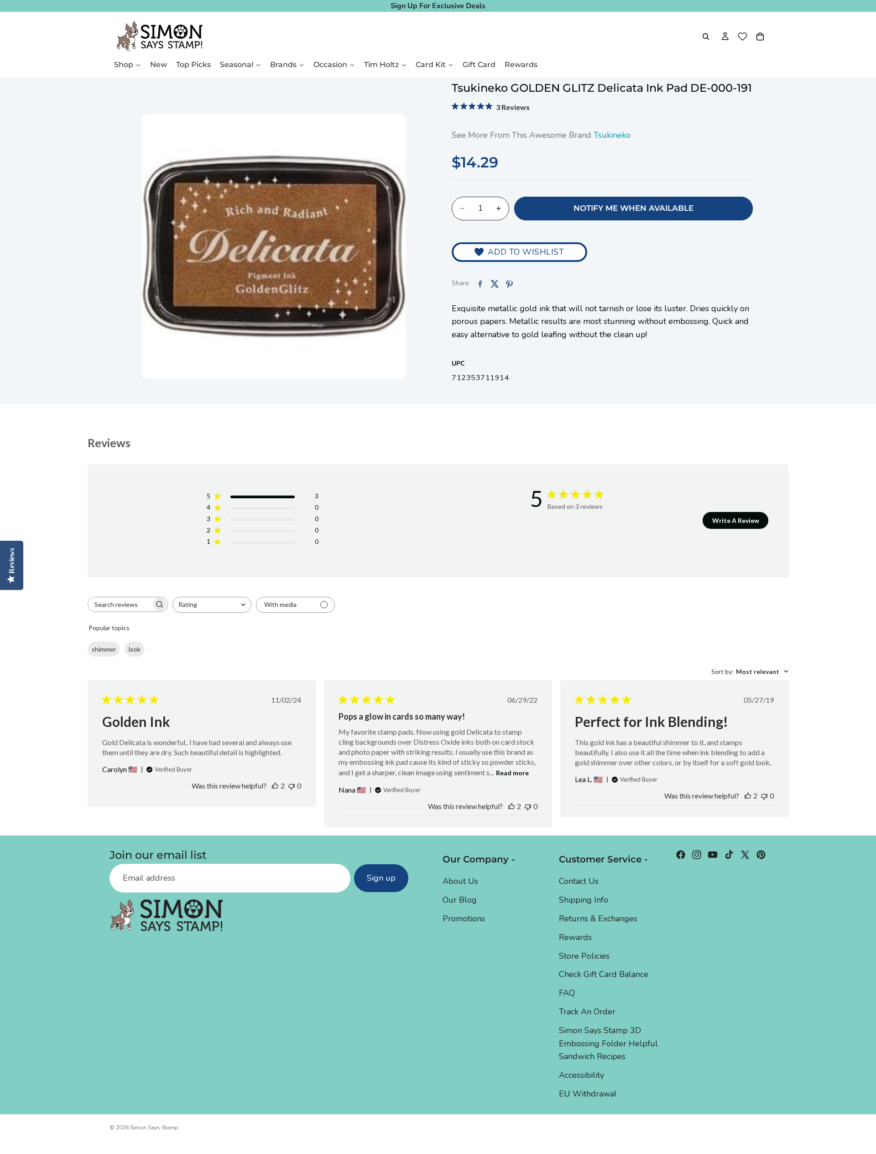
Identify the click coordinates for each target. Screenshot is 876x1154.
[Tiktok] (729, 854)
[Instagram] (696, 854)
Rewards (575, 937)
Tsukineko (612, 135)
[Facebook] (680, 854)
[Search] (706, 36)
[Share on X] (494, 283)
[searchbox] (119, 604)
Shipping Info (583, 899)
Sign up (381, 878)
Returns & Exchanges (598, 918)
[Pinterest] (761, 854)
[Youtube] (712, 854)
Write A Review (735, 520)
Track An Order (587, 1011)
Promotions (464, 918)
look (135, 649)
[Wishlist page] (742, 36)
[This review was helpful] (275, 785)
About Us (460, 881)
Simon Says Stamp (154, 1127)
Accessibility (581, 1075)
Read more (512, 773)
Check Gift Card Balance (603, 974)
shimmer (104, 649)
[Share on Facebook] (479, 283)
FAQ (567, 992)
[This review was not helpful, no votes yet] (291, 785)
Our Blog (460, 899)
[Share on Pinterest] (509, 283)
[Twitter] (745, 854)
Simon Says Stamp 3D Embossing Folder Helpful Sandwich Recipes (608, 1043)
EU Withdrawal (588, 1093)
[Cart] (760, 36)
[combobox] (211, 605)
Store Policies (584, 955)
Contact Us (579, 881)
